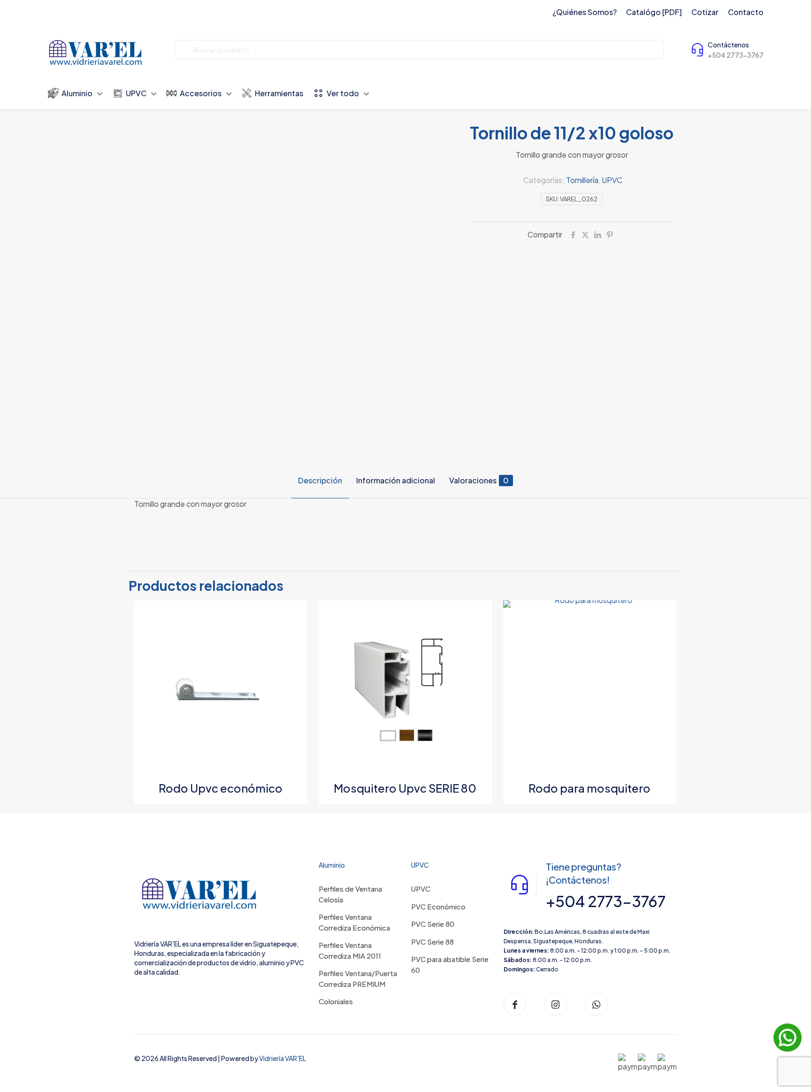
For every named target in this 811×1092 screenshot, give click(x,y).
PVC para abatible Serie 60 (450, 964)
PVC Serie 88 (432, 941)
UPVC (612, 180)
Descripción (320, 480)
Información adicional (395, 480)
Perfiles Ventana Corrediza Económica (354, 922)
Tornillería (582, 180)
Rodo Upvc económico (221, 788)
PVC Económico (438, 906)
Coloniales (336, 1001)
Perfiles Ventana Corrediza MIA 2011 (350, 950)
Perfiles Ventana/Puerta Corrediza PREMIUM (358, 978)
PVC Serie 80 (432, 923)
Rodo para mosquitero (589, 788)
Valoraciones (479, 480)
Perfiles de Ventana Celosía (350, 894)
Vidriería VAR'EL (282, 1058)
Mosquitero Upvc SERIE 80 (405, 788)
